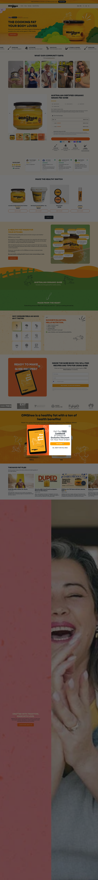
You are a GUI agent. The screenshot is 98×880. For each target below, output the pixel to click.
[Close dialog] (70, 426)
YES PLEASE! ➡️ (60, 443)
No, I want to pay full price (60, 447)
